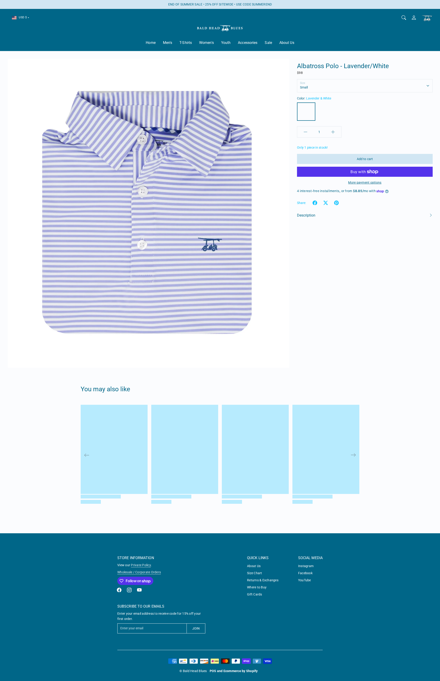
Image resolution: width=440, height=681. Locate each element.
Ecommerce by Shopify (240, 671)
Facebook (305, 573)
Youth (226, 42)
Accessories (247, 42)
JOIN (196, 628)
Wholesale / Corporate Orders (139, 572)
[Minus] (305, 131)
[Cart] (427, 18)
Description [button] (306, 215)
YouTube (304, 580)
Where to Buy (257, 587)
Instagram (306, 566)
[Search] (404, 18)
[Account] (414, 18)
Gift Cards (254, 594)
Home (150, 42)
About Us (286, 42)
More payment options (364, 182)
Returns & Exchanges (262, 580)
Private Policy (141, 565)
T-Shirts (185, 42)
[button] (315, 203)
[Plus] (333, 131)
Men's (167, 42)
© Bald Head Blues (193, 671)
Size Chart (254, 573)
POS (213, 671)
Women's (206, 42)
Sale (268, 42)
